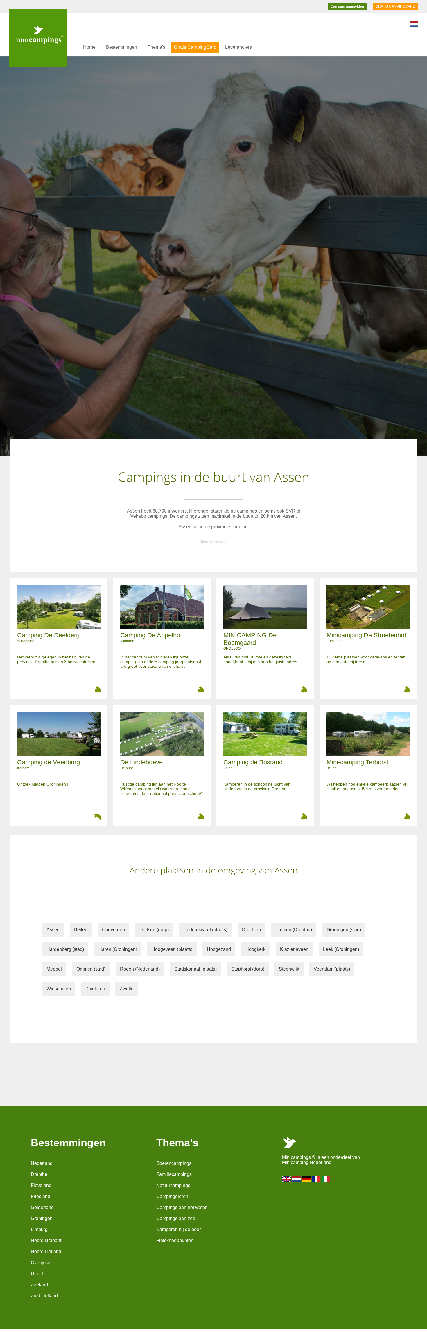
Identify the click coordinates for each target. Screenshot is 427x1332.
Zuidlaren (95, 988)
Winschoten (58, 988)
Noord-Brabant (46, 1240)
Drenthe (39, 1174)
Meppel (54, 969)
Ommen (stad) (90, 969)
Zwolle (127, 988)
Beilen (80, 929)
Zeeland (39, 1284)
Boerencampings (173, 1163)
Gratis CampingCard (195, 47)
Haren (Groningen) (117, 949)
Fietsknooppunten (174, 1240)
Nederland (42, 1163)
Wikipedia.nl (217, 541)
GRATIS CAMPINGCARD (395, 6)
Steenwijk (289, 969)
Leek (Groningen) (341, 949)
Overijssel (41, 1262)
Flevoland (41, 1185)
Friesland (40, 1196)
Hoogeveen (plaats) (172, 949)
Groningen (42, 1218)
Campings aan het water (181, 1207)
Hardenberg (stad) (65, 949)
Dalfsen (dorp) (154, 929)
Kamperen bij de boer (178, 1229)
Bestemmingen (121, 47)
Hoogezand (219, 949)
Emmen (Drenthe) (293, 929)
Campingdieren (172, 1196)
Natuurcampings (173, 1185)
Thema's (156, 47)
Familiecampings (174, 1174)
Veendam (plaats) (332, 969)
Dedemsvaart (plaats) (205, 929)
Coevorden (113, 929)
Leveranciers (238, 47)
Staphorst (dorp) (247, 969)
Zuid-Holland (44, 1295)
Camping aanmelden (347, 6)
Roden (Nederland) (140, 969)
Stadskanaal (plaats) (195, 969)
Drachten (251, 929)
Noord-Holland (46, 1251)
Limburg (39, 1229)
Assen (53, 929)
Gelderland (42, 1207)
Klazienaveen (294, 949)
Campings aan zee (175, 1218)
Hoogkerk (255, 949)
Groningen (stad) (343, 929)
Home (89, 47)
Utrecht (38, 1273)
